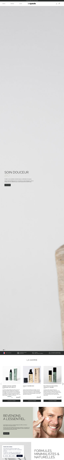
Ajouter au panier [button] (12, 400)
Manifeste (12, 3)
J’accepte (19, 455)
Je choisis (6, 455)
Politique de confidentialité (15, 453)
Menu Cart (61, 3)
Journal (20, 3)
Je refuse (13, 455)
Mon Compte (56, 3)
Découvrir (7, 185)
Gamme (3, 3)
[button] (63, 384)
